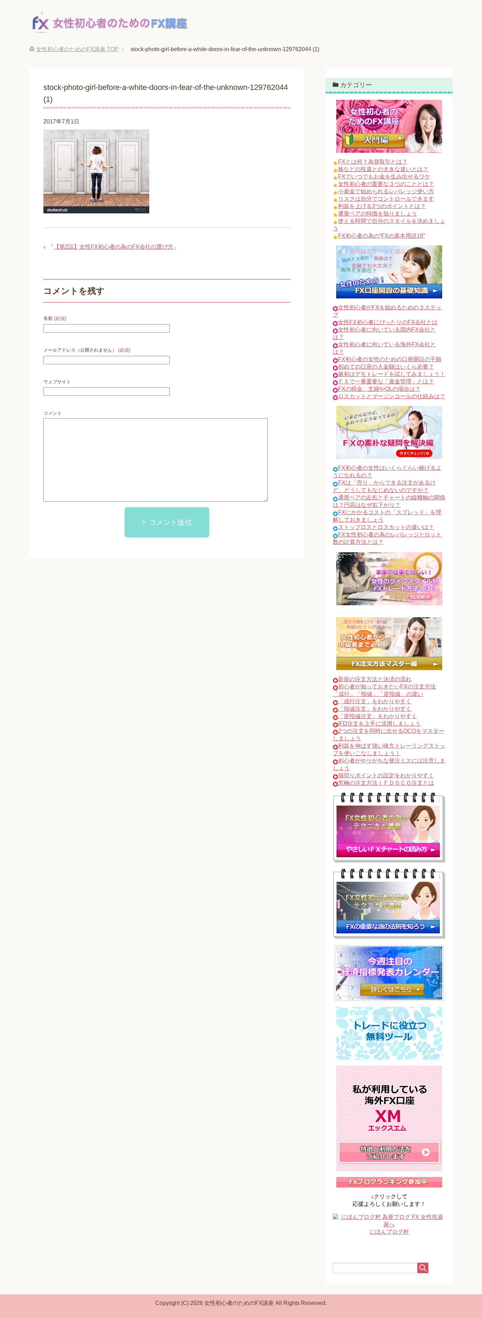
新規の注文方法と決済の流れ (374, 679)
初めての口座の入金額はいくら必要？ (386, 367)
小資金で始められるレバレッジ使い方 (386, 191)
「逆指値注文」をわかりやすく (377, 716)
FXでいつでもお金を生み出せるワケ (384, 177)
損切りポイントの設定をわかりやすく (386, 775)
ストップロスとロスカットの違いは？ (386, 527)
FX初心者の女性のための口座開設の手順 (389, 359)
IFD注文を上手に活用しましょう (379, 724)
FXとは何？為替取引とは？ (373, 162)
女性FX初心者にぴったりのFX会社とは (388, 322)
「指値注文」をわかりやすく (374, 709)
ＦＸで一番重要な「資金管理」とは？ (386, 381)
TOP (77, 49)
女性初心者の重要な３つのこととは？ (386, 184)
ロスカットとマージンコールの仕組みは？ (391, 396)
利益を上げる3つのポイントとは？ (382, 206)
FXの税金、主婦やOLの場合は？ (379, 389)
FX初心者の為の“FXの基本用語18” (381, 236)
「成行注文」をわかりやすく (374, 701)
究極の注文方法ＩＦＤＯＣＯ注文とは (386, 783)
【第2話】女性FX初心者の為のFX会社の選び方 (113, 247)
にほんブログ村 (389, 1232)
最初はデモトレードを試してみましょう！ (391, 374)
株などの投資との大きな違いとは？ (383, 169)
